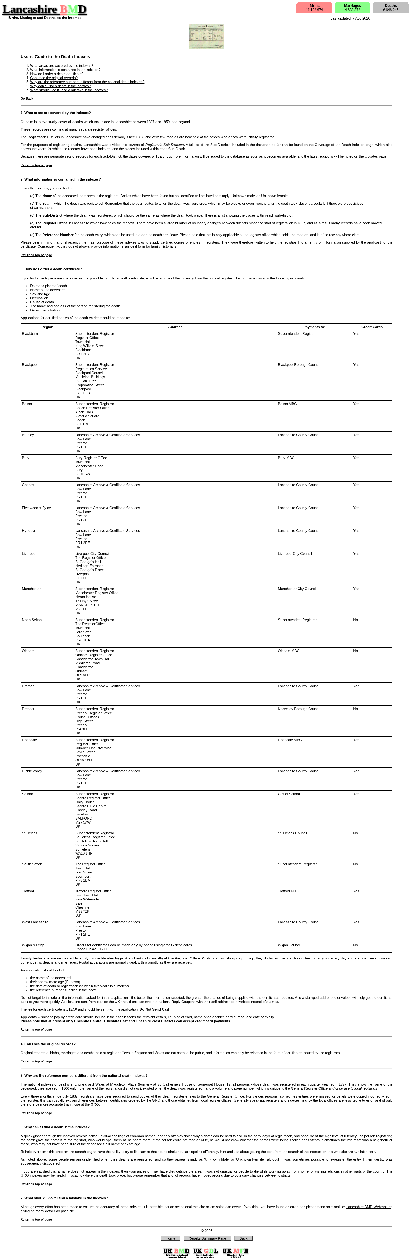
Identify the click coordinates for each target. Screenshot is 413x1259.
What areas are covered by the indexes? (61, 66)
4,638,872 (352, 8)
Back (243, 1238)
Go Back (27, 98)
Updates (371, 156)
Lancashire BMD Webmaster (368, 1207)
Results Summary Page (207, 1238)
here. (372, 1152)
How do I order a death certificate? (56, 74)
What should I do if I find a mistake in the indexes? (69, 90)
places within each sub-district (268, 215)
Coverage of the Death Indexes (339, 145)
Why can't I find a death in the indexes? (60, 86)
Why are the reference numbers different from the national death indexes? (87, 82)
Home (170, 1238)
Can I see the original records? (54, 78)
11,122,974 (314, 8)
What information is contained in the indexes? (65, 70)
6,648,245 (390, 8)
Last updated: (341, 18)
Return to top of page (36, 165)
